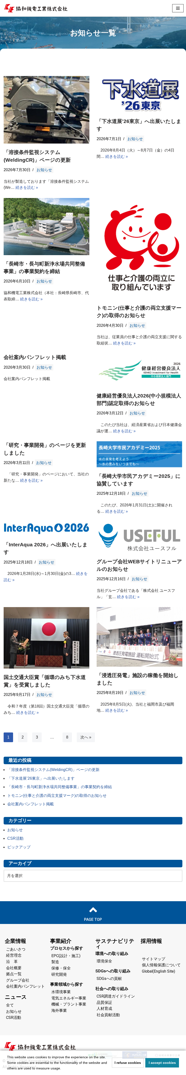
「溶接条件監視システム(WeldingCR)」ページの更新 (53, 770)
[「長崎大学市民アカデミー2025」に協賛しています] (139, 454)
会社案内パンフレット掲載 (35, 357)
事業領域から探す (66, 984)
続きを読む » (27, 187)
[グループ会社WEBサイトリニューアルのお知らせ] (139, 537)
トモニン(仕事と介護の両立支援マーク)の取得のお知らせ (57, 795)
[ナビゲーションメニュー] (178, 8)
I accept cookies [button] (162, 1063)
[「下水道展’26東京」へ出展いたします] (139, 94)
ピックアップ (19, 847)
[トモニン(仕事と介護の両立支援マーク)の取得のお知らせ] (139, 248)
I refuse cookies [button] (128, 1063)
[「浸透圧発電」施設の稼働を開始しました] (139, 636)
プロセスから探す (66, 948)
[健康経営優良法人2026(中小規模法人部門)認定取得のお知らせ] (139, 370)
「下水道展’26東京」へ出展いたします (41, 778)
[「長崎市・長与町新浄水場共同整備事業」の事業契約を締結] (46, 226)
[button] (62, 1068)
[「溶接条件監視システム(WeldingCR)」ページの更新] (46, 110)
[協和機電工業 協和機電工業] (35, 8)
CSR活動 (15, 838)
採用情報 (151, 941)
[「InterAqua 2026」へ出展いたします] (46, 529)
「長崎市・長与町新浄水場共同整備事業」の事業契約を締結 (59, 787)
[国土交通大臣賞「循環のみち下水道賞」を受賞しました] (46, 638)
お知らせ (44, 170)
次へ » (85, 737)
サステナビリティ (114, 943)
